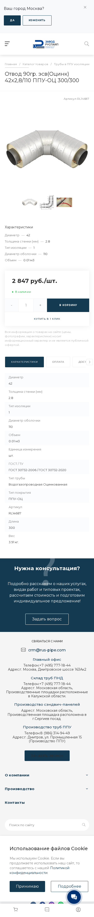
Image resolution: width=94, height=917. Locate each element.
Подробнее (69, 886)
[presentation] (90, 362)
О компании (17, 775)
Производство (19, 788)
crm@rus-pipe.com (47, 650)
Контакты (15, 802)
